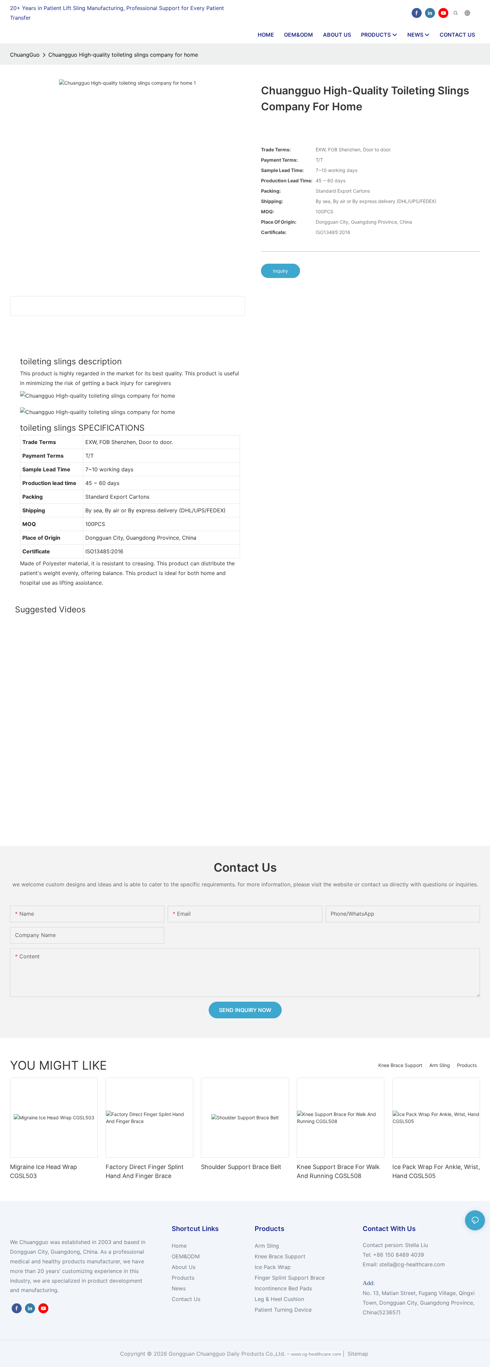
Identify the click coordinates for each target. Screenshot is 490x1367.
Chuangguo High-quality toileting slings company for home (123, 54)
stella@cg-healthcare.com (412, 1264)
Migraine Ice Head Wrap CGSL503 (43, 1171)
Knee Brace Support (400, 1065)
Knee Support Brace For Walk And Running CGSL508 (338, 1171)
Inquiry (280, 271)
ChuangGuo (25, 54)
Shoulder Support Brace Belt (241, 1166)
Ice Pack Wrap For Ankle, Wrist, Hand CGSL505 (436, 1171)
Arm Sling (439, 1065)
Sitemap (357, 1353)
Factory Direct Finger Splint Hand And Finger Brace (145, 1171)
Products (467, 1065)
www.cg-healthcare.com (317, 1354)
